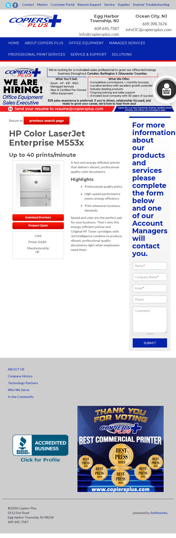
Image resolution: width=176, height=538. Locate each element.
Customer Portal (62, 4)
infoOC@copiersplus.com (148, 29)
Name (140, 266)
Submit (150, 343)
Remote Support (89, 4)
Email (139, 288)
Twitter (8, 5)
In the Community (21, 397)
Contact (28, 4)
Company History (20, 376)
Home (13, 43)
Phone (139, 299)
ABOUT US (16, 369)
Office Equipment (86, 43)
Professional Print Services (36, 54)
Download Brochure (38, 217)
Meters (42, 4)
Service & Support (88, 54)
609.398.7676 (154, 23)
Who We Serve (18, 390)
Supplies (124, 4)
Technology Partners (23, 383)
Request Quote (38, 225)
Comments (142, 310)
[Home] (35, 20)
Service (109, 4)
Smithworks (159, 513)
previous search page (46, 120)
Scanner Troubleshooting (151, 4)
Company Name (147, 277)
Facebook (15, 5)
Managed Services (127, 43)
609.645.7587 (106, 28)
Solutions (122, 54)
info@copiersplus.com (99, 34)
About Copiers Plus (44, 43)
